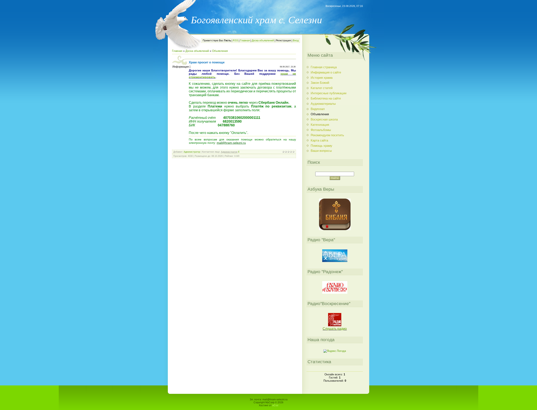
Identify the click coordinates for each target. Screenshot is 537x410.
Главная (245, 40)
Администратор (192, 152)
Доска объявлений (263, 40)
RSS (235, 40)
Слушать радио (335, 328)
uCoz (275, 405)
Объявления (220, 50)
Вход (296, 40)
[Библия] (335, 229)
